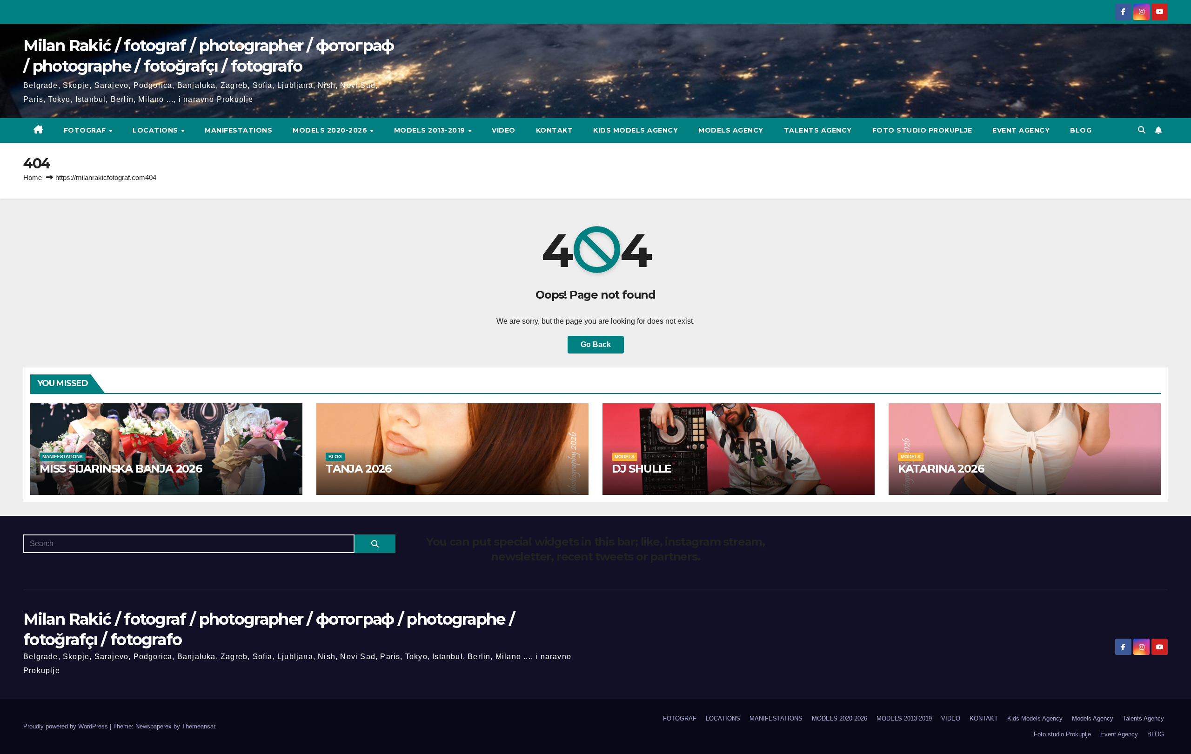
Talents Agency (818, 130)
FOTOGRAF (86, 130)
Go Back (596, 344)
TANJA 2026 (358, 468)
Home (32, 177)
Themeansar (198, 726)
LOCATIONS (156, 130)
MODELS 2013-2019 (431, 130)
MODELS (625, 456)
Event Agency (1021, 130)
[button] (1141, 130)
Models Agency (730, 130)
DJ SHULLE (641, 468)
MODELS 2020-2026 (331, 130)
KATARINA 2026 (941, 468)
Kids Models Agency (635, 130)
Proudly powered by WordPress (66, 726)
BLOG (1080, 130)
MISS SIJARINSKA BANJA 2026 (121, 468)
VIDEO (503, 130)
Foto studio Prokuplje (922, 130)
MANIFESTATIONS (238, 130)
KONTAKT (554, 130)
